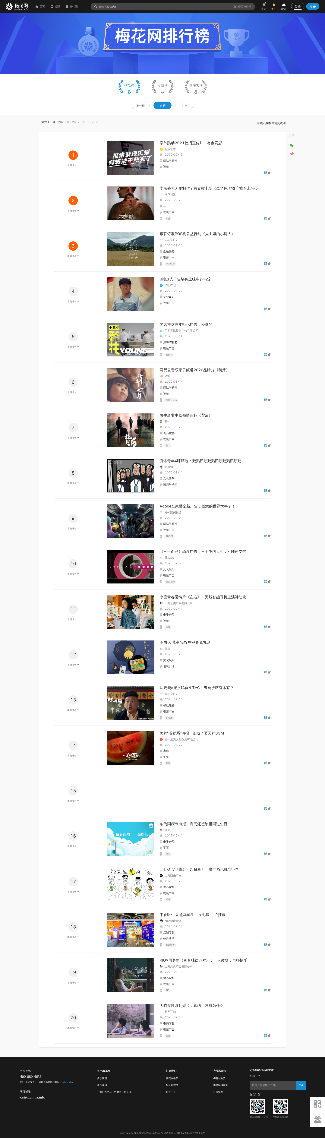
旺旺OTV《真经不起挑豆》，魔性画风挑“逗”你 (199, 869)
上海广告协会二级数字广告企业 (114, 1092)
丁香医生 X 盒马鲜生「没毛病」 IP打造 (192, 914)
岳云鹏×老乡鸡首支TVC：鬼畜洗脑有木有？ (197, 687)
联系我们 (102, 1085)
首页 (42, 6)
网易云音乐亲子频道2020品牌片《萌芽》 (195, 370)
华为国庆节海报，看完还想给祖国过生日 (193, 824)
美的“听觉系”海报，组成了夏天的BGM (192, 733)
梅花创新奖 (219, 1078)
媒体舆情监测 (220, 1085)
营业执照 (200, 1132)
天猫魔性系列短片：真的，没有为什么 (192, 1005)
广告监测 (218, 1092)
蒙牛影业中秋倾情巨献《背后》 (186, 415)
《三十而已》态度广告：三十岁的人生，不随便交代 (203, 551)
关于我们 (102, 1078)
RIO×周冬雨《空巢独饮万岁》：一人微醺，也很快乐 (203, 960)
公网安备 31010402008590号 (179, 1132)
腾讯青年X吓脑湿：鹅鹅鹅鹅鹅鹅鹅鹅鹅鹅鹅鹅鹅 (200, 461)
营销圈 (74, 6)
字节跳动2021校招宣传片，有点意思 (191, 143)
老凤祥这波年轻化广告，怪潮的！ (188, 324)
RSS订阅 (170, 1092)
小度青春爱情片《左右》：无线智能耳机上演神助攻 (203, 597)
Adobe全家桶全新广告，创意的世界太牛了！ (197, 506)
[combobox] (69, 122)
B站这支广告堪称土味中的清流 (185, 279)
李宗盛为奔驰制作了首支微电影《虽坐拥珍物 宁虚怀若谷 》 (210, 188)
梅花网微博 (172, 1085)
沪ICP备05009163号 (152, 1132)
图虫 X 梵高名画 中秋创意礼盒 (185, 642)
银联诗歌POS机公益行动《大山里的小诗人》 (197, 234)
